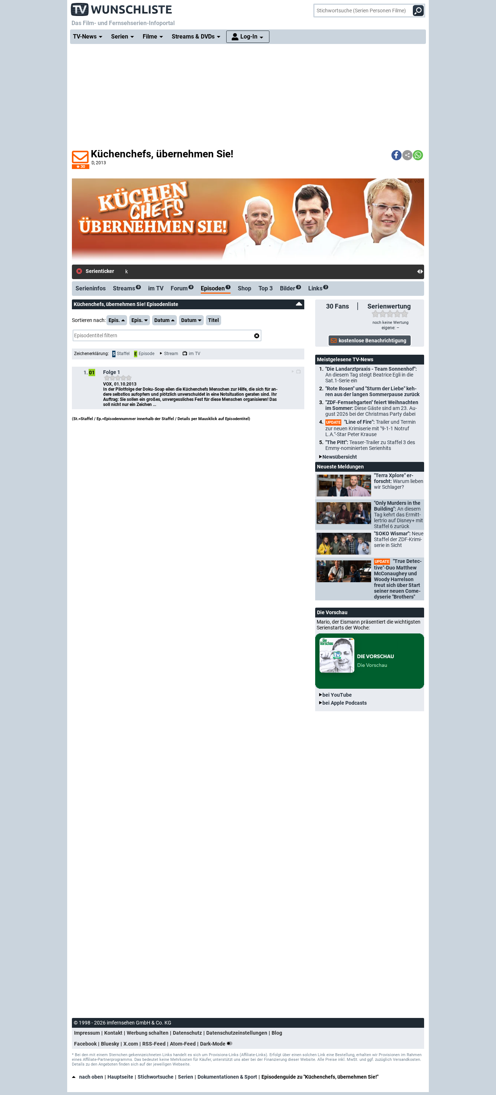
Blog (277, 1033)
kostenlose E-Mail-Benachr (155, 271)
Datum (162, 320)
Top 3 (266, 288)
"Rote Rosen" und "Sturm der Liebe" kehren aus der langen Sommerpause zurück (372, 391)
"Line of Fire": (370, 428)
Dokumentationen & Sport (227, 1077)
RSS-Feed (154, 1044)
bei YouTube (337, 695)
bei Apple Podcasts (344, 703)
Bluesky (110, 1044)
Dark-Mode (213, 1044)
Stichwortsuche (156, 1077)
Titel (213, 320)
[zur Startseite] (121, 7)
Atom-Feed (183, 1044)
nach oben (91, 1077)
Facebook (85, 1044)
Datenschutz (187, 1033)
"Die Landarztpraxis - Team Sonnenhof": (371, 374)
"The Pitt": (370, 445)
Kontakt (113, 1033)
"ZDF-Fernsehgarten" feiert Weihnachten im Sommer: (371, 408)
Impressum (87, 1033)
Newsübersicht (339, 457)
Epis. (114, 320)
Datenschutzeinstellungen (236, 1033)
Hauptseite (120, 1077)
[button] (396, 155)
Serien (185, 1077)
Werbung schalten (147, 1033)
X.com (130, 1044)
